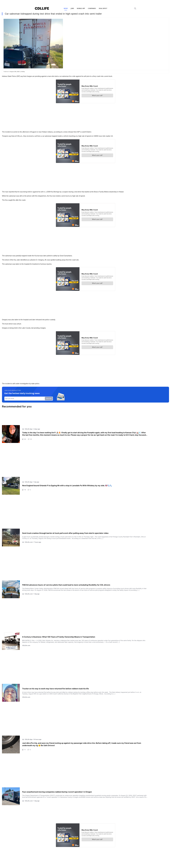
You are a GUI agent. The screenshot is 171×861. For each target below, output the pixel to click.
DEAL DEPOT (103, 8)
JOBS (72, 8)
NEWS (66, 8)
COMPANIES (92, 8)
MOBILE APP (81, 8)
